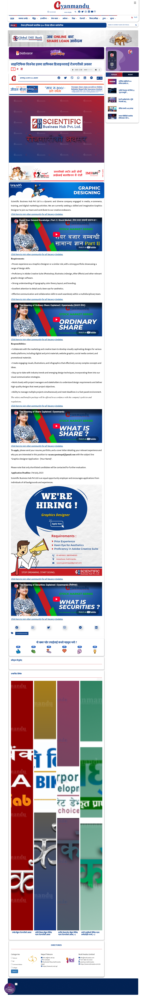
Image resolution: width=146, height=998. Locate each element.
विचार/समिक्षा (93, 18)
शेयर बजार (54, 18)
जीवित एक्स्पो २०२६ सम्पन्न (126, 108)
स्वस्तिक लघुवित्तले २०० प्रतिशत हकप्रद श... (125, 82)
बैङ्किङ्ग (34, 18)
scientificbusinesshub (21, 633)
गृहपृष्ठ (12, 18)
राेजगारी (82, 18)
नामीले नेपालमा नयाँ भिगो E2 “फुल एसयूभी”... (126, 91)
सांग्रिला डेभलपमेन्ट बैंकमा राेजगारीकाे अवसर (66, 933)
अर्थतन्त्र (65, 18)
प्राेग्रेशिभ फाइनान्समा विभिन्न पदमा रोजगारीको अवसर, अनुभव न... (90, 934)
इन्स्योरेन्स (43, 18)
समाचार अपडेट (23, 18)
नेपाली (135, 17)
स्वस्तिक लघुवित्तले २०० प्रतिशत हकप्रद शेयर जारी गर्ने (40, 25)
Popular (114, 74)
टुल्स (104, 18)
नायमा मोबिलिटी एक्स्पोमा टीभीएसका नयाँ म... (126, 117)
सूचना (112, 18)
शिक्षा (73, 18)
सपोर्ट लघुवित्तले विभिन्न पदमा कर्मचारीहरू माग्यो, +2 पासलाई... (44, 934)
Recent (130, 74)
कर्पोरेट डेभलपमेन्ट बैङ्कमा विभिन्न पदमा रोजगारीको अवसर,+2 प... (22, 934)
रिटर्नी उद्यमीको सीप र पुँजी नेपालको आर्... (126, 100)
